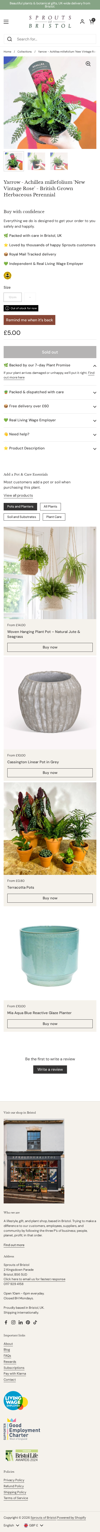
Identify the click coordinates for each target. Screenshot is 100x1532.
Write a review (50, 1069)
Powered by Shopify (71, 1518)
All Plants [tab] (50, 506)
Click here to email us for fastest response (34, 1279)
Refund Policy (14, 1486)
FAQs (7, 1356)
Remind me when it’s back (29, 320)
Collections (24, 51)
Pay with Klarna (15, 1373)
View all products (18, 495)
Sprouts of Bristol (43, 1518)
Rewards (10, 1362)
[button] (50, 365)
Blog (7, 1349)
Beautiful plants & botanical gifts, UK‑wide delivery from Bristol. (50, 5)
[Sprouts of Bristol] (50, 21)
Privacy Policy (14, 1480)
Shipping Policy (15, 1492)
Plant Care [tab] (54, 517)
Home (7, 51)
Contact (10, 1380)
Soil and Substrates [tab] (21, 517)
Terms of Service (16, 1498)
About (8, 1344)
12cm (13, 297)
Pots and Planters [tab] (20, 506)
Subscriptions (14, 1368)
